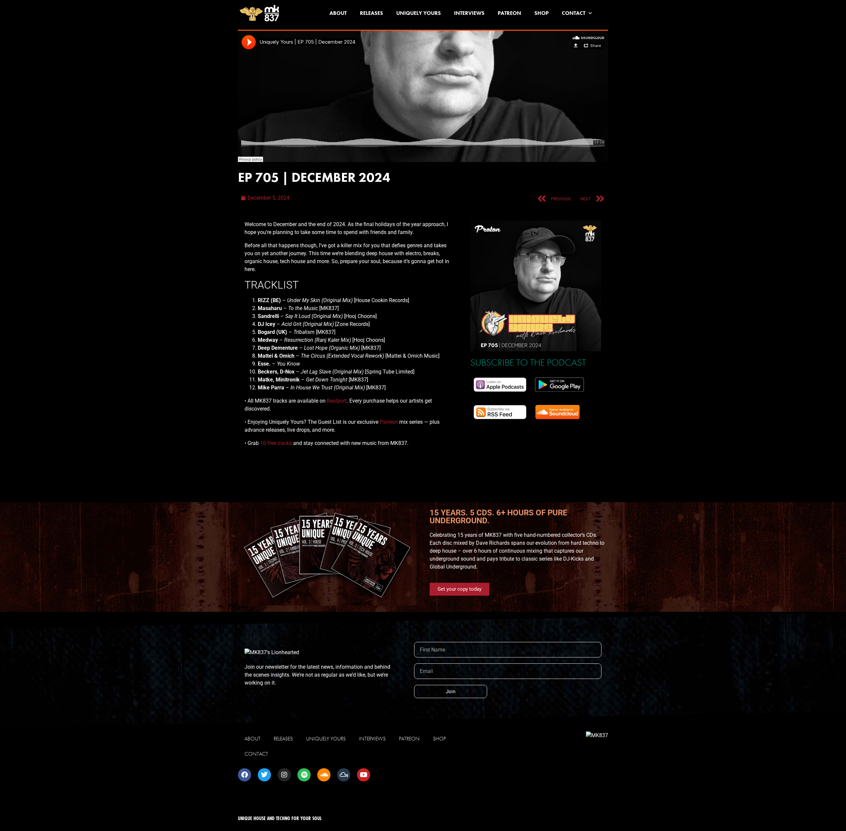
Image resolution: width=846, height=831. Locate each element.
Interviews (469, 13)
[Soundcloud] (323, 774)
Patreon (509, 13)
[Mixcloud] (343, 774)
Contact (573, 13)
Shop (541, 13)
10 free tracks (276, 443)
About (338, 13)
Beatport (337, 401)
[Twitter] (264, 774)
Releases (371, 13)
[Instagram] (284, 774)
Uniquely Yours (418, 13)
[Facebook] (244, 774)
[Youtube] (363, 774)
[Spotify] (304, 774)
